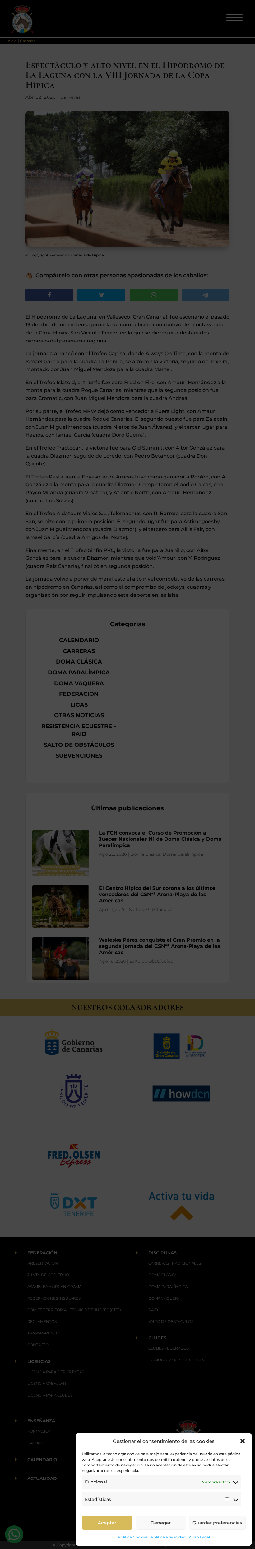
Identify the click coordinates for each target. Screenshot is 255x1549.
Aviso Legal (199, 1537)
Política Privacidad (168, 1537)
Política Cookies (133, 1537)
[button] (242, 1441)
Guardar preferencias (217, 1523)
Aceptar (107, 1523)
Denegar (161, 1523)
